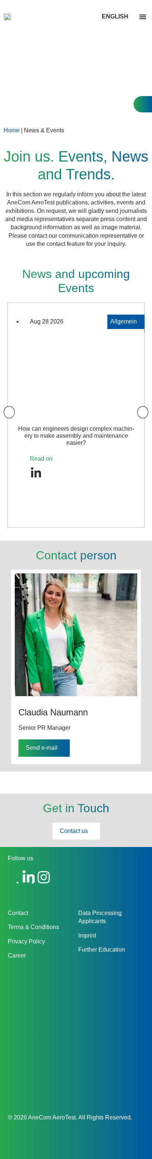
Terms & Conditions (33, 927)
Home (12, 130)
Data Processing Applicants (100, 917)
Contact (18, 913)
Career (17, 955)
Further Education (101, 949)
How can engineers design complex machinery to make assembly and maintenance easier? (76, 436)
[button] (142, 16)
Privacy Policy (26, 941)
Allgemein (123, 321)
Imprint (87, 935)
